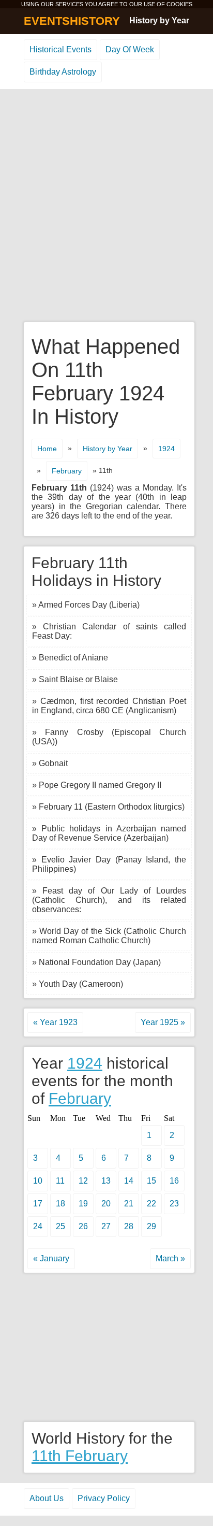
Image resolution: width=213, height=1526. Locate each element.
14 (128, 1180)
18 (60, 1203)
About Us (46, 1498)
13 (106, 1180)
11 (60, 1180)
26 (83, 1226)
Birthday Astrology (62, 71)
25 (60, 1226)
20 (106, 1203)
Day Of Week (129, 49)
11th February (80, 1455)
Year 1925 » (163, 1022)
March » (170, 1258)
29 (151, 1226)
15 (151, 1180)
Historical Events (60, 49)
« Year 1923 (55, 1022)
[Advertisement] (106, 206)
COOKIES (179, 4)
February (67, 471)
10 (37, 1180)
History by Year (159, 20)
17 (37, 1203)
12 (83, 1180)
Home (47, 448)
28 (128, 1226)
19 (83, 1203)
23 (174, 1203)
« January (51, 1258)
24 (37, 1226)
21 (128, 1203)
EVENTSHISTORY (72, 21)
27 (106, 1226)
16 (174, 1180)
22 (151, 1203)
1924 (166, 448)
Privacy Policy (104, 1498)
